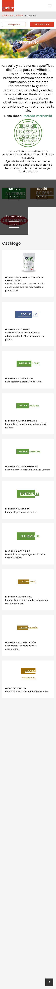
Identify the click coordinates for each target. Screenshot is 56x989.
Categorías (14, 24)
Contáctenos (42, 24)
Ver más (14, 197)
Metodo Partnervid (37, 116)
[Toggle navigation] (50, 6)
